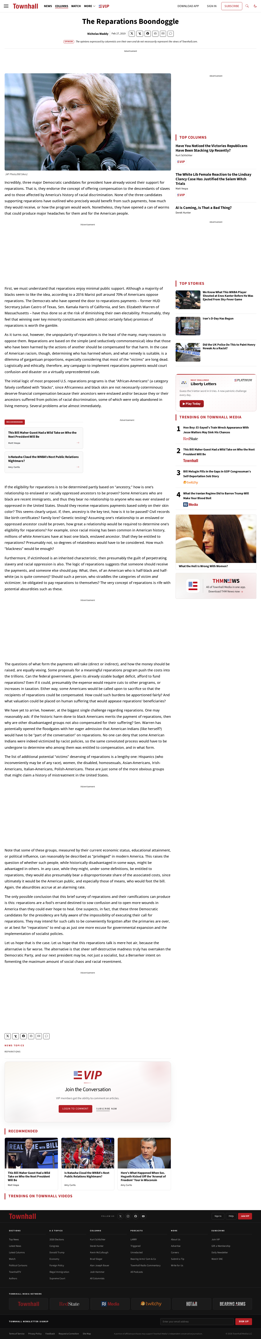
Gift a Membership (221, 1246)
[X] (120, 1216)
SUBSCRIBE (232, 6)
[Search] (247, 6)
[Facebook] (136, 1216)
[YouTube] (143, 1216)
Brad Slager (96, 1259)
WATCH (76, 6)
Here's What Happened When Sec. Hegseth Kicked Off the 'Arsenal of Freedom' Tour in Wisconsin (143, 1176)
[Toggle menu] (6, 6)
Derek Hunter (97, 1246)
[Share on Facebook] (148, 34)
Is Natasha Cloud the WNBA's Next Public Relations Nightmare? (86, 1175)
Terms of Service (16, 1333)
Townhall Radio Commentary (145, 1265)
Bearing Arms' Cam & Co (143, 1259)
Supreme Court (57, 1278)
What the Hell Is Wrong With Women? (203, 566)
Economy (54, 1259)
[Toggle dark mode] (255, 6)
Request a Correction (69, 1333)
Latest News (15, 1246)
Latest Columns (17, 1252)
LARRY (133, 1239)
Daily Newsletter (220, 1252)
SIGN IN (211, 6)
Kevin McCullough (99, 1252)
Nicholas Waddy (97, 34)
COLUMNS (61, 6)
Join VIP (245, 1216)
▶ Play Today (192, 404)
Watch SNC (217, 1259)
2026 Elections (56, 1239)
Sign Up (244, 1321)
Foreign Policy (56, 1265)
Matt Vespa (13, 1185)
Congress (54, 1246)
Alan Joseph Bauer (99, 1265)
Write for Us (177, 1265)
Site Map (87, 1333)
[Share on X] (132, 34)
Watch (12, 1259)
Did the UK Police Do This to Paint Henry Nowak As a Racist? (229, 346)
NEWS (48, 6)
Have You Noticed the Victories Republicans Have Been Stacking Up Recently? (211, 148)
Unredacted (136, 1252)
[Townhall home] (22, 1216)
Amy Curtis (69, 1185)
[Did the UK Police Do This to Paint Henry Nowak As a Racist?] (188, 352)
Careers (175, 1252)
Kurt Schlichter (97, 1239)
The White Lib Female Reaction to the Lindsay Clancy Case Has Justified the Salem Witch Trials (213, 179)
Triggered (135, 1246)
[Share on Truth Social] (139, 34)
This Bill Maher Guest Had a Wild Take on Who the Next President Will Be (29, 1176)
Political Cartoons (18, 1265)
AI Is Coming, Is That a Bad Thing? (204, 207)
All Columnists (97, 1278)
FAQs (231, 1216)
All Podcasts (136, 1272)
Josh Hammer (97, 1272)
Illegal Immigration (59, 1272)
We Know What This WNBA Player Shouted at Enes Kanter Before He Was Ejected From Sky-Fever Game (228, 296)
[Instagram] (128, 1216)
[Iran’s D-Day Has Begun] (188, 326)
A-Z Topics (56, 1230)
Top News (14, 1239)
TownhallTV (15, 1272)
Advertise (175, 1246)
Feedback (50, 1333)
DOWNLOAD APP (188, 6)
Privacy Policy (35, 1333)
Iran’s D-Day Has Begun (218, 319)
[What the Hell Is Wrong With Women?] (216, 539)
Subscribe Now (106, 1108)
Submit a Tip (177, 1259)
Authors (13, 1278)
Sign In (218, 1216)
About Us (175, 1239)
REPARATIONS (12, 1051)
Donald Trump (56, 1252)
